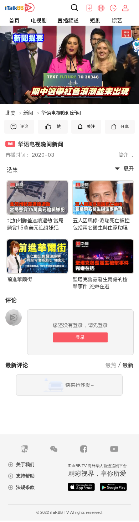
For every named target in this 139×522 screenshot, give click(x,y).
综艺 (117, 20)
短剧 (95, 20)
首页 (14, 20)
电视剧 (39, 20)
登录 (80, 337)
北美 (13, 113)
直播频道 (68, 20)
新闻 (31, 113)
